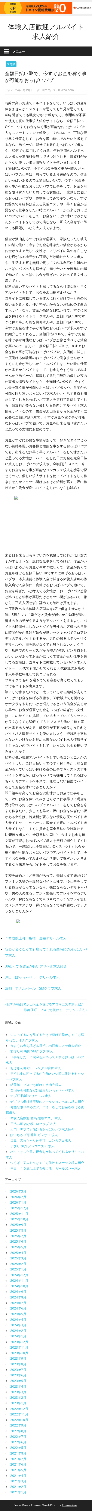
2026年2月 (18, 1197)
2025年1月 (18, 1269)
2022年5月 (18, 1447)
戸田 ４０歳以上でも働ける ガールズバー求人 (45, 1168)
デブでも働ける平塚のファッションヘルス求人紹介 (47, 1101)
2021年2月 (18, 1486)
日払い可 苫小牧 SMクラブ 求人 (33, 1124)
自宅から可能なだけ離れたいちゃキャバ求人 (42, 1090)
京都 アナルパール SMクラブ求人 (33, 988)
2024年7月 (18, 1303)
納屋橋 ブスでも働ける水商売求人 (36, 1085)
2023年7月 (18, 1369)
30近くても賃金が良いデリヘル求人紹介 (36, 966)
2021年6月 (18, 1464)
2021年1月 (18, 1492)
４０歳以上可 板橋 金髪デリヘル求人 (36, 938)
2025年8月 (18, 1230)
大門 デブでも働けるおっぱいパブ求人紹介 (42, 1129)
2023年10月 (19, 1353)
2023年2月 (18, 1397)
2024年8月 (18, 1297)
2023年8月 (18, 1364)
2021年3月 (18, 1481)
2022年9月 (18, 1425)
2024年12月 (19, 1275)
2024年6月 (18, 1308)
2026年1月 (18, 1202)
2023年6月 (18, 1375)
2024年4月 (18, 1319)
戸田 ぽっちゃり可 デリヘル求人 (32, 977)
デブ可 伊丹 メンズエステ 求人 (32, 1146)
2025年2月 (18, 1264)
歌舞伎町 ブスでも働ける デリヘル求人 (54, 1010)
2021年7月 (18, 1459)
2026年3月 (18, 1191)
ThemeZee (69, 1505)
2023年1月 (18, 1403)
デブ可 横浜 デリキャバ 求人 (30, 1096)
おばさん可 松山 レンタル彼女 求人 (35, 1068)
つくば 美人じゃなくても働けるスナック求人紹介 (47, 1162)
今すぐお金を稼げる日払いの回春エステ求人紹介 (45, 1045)
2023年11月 (19, 1347)
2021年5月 (18, 1470)
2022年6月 (18, 1442)
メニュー (19, 51)
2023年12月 (19, 1342)
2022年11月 (19, 1414)
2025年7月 (18, 1236)
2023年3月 (18, 1392)
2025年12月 (19, 1208)
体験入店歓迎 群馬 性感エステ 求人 (35, 1118)
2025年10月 (19, 1219)
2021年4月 (18, 1475)
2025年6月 (18, 1241)
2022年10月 (19, 1420)
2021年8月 (18, 1453)
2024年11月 (19, 1280)
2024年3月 (18, 1325)
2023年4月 (18, 1386)
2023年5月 (18, 1381)
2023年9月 (18, 1358)
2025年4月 (18, 1252)
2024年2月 (18, 1330)
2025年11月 (19, 1213)
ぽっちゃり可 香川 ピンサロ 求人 (34, 1135)
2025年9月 (18, 1224)
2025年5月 (18, 1247)
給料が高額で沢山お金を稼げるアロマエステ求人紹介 (45, 1004)
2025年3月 (18, 1258)
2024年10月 (19, 1286)
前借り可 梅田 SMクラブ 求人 (31, 1051)
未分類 (11, 64)
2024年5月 (18, 1314)
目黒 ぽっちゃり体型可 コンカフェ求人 (40, 1140)
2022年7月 (18, 1436)
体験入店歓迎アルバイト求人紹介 (46, 31)
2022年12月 (19, 1409)
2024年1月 (18, 1336)
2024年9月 (18, 1291)
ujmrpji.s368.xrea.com (58, 90)
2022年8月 (18, 1431)
